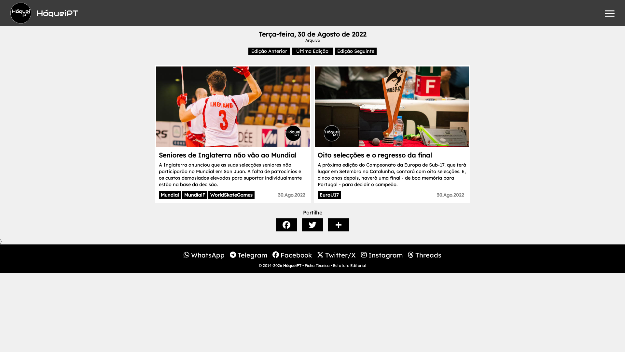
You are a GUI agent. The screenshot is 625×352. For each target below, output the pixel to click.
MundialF (194, 195)
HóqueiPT (292, 265)
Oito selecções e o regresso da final (375, 155)
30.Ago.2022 (291, 195)
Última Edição (312, 51)
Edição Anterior (269, 51)
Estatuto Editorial (349, 265)
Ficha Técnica (317, 265)
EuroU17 (329, 195)
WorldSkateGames (231, 195)
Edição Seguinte (355, 51)
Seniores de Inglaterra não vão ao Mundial (228, 155)
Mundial (170, 195)
